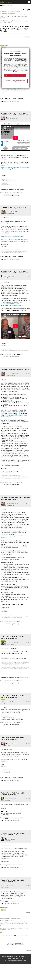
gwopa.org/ (10, 252)
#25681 (28, 642)
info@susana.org (21, 551)
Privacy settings (15, 958)
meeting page (5, 411)
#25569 (28, 885)
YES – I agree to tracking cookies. (15, 75)
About (20, 956)
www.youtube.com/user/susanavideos (12, 236)
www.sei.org (4, 183)
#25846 (28, 373)
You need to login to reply (11, 101)
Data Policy (15, 71)
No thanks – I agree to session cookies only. (15, 80)
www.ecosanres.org (6, 184)
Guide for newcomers (7, 5)
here (26, 241)
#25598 (28, 839)
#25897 (28, 276)
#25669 (28, 743)
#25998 (28, 118)
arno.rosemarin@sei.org (7, 181)
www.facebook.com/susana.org (18, 89)
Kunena (24, 960)
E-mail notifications (11, 956)
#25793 (28, 503)
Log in (6, 98)
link (19, 69)
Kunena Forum (19, 945)
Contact (24, 956)
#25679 (28, 701)
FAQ (17, 956)
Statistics (4, 956)
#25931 (28, 212)
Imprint (21, 958)
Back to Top (28, 950)
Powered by (10, 945)
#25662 (28, 798)
